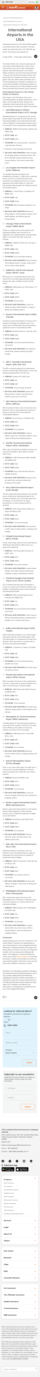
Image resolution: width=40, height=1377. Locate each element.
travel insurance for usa (11, 21)
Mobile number (12, 1043)
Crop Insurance (8, 1207)
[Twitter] (17, 1161)
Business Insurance (10, 1203)
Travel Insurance (15, 18)
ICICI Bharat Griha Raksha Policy (13, 1213)
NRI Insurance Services (11, 1200)
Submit (29, 1062)
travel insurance (22, 956)
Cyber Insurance (9, 1210)
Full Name (11, 1088)
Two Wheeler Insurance (11, 1190)
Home (5, 18)
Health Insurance (9, 1193)
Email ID (10, 1097)
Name (8, 1033)
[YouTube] (24, 1161)
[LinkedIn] (31, 1161)
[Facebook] (3, 1161)
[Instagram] (10, 1161)
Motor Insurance (9, 1183)
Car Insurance (8, 1186)
